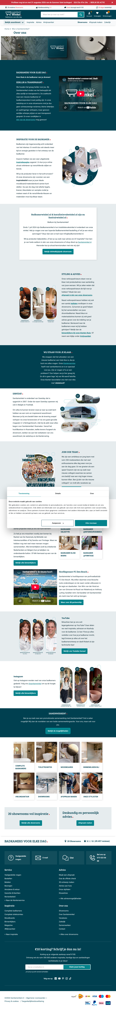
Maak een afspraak (67, 875)
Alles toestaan (91, 523)
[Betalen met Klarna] (101, 1003)
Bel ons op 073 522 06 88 (101, 857)
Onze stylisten (64, 889)
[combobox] (59, 14)
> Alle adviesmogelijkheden (70, 898)
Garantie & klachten (12, 893)
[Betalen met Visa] (94, 996)
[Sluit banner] (112, 2)
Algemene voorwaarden (35, 998)
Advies (38, 22)
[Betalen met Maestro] (101, 996)
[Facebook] (55, 978)
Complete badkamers (13, 910)
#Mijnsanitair (10, 929)
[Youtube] (59, 978)
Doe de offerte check (67, 878)
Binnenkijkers (10, 921)
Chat (72, 857)
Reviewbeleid (10, 896)
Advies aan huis (65, 885)
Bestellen (8, 878)
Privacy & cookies (12, 1001)
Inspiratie (30, 22)
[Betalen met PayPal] (94, 1003)
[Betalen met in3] (108, 1003)
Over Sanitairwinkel (67, 914)
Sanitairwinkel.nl (84, 242)
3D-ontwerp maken (66, 882)
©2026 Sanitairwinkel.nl (14, 998)
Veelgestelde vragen (20, 858)
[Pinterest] (63, 978)
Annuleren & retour (12, 889)
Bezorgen (8, 885)
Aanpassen (56, 523)
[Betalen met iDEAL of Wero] (87, 996)
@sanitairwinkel (35, 683)
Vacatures (63, 918)
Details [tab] (58, 493)
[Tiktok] (70, 978)
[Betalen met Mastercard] (108, 996)
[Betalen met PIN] (87, 1003)
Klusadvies (63, 893)
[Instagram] (66, 978)
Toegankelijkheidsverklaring (32, 1001)
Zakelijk (107, 22)
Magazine (9, 925)
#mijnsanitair (48, 22)
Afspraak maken (95, 22)
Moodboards (10, 918)
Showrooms (82, 22)
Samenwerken (65, 925)
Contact (62, 929)
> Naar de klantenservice (15, 900)
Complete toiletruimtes (14, 914)
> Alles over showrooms (68, 934)
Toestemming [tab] (24, 493)
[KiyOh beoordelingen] (74, 996)
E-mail (45, 857)
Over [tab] (92, 493)
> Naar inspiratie (11, 934)
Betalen (8, 882)
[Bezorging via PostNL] (80, 996)
